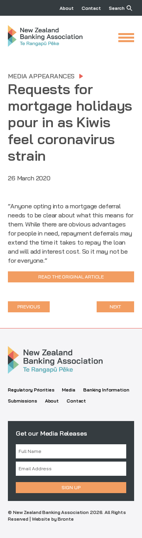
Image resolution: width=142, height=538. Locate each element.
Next (115, 307)
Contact (91, 8)
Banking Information (106, 390)
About (66, 8)
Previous (28, 307)
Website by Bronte (53, 519)
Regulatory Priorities (31, 390)
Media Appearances (41, 76)
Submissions (22, 401)
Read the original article (70, 277)
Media (68, 390)
